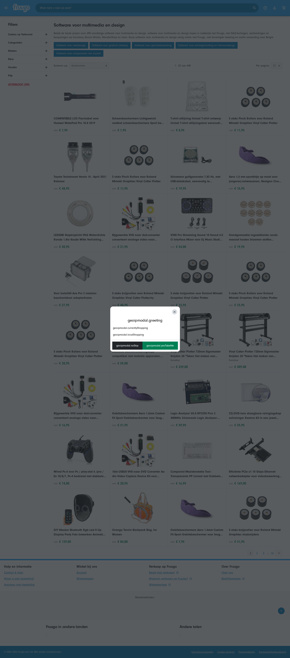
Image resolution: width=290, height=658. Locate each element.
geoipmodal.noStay (127, 345)
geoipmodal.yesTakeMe (160, 345)
